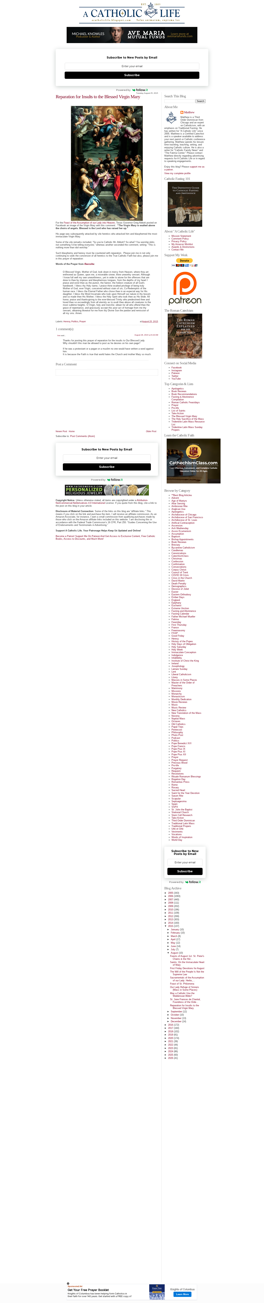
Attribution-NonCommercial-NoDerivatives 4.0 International (102, 501)
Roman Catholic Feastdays (186, 402)
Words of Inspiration (182, 837)
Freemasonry (178, 630)
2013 (171, 919)
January (175, 929)
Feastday (176, 622)
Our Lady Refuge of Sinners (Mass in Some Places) (184, 988)
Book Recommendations (184, 394)
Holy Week (177, 649)
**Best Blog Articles (182, 495)
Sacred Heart (178, 790)
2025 (171, 1054)
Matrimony (177, 688)
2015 (171, 926)
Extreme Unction (180, 608)
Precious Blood (179, 762)
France (175, 627)
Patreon (176, 373)
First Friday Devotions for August (187, 968)
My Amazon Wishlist (182, 244)
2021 (171, 1041)
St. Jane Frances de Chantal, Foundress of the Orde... (185, 1000)
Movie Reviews (179, 702)
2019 (171, 1034)
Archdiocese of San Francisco (187, 517)
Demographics (179, 586)
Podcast (176, 738)
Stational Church (180, 812)
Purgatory (177, 768)
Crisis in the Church (182, 578)
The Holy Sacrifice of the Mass (188, 419)
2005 (171, 893)
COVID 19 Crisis (180, 575)
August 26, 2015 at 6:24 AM (146, 335)
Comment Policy (180, 238)
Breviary (176, 544)
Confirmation (178, 564)
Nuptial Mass (178, 718)
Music (175, 704)
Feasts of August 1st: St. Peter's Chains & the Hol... (187, 957)
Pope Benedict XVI (181, 743)
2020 (171, 1038)
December (176, 1021)
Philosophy (177, 732)
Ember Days (178, 597)
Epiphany (176, 602)
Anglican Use (178, 509)
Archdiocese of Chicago (184, 514)
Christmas (177, 558)
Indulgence (177, 655)
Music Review (179, 707)
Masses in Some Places (184, 680)
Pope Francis (178, 746)
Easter (175, 591)
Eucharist (176, 605)
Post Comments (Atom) (82, 436)
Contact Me (178, 249)
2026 (171, 1058)
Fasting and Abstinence (184, 611)
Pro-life (175, 408)
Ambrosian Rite (179, 506)
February (176, 932)
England (176, 600)
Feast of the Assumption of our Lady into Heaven (89, 222)
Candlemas (177, 550)
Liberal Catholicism (181, 674)
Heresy (66, 321)
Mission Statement (181, 236)
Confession (177, 561)
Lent (174, 671)
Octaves (176, 721)
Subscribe (132, 75)
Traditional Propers (181, 826)
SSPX (175, 807)
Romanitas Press (180, 782)
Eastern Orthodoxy (181, 594)
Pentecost (177, 729)
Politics (74, 321)
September (177, 1011)
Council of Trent (180, 572)
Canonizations (179, 553)
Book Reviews (179, 391)
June (174, 946)
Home (72, 431)
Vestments (177, 831)
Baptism (176, 536)
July (173, 949)
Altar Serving (178, 503)
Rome (175, 784)
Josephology (178, 666)
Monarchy (177, 693)
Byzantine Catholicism (183, 547)
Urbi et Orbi (177, 828)
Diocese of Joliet (180, 589)
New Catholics (179, 710)
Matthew (189, 112)
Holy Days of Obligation (184, 644)
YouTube (176, 378)
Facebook (177, 367)
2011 (171, 912)
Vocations (177, 834)
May (173, 942)
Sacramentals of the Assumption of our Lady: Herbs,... (187, 979)
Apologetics (178, 388)
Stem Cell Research (182, 815)
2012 (171, 916)
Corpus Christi (179, 569)
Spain (174, 804)
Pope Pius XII (179, 754)
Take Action (178, 413)
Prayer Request (180, 760)
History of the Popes (182, 641)
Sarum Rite (177, 795)
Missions (176, 691)
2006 (171, 896)
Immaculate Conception (184, 652)
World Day (177, 840)
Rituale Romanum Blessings (186, 776)
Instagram (177, 370)
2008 (171, 902)
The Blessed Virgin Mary (184, 416)
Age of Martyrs (179, 500)
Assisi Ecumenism (181, 531)
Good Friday (178, 635)
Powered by (123, 90)
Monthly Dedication (181, 699)
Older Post (151, 431)
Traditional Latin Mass (183, 823)
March (174, 936)
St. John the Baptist (182, 809)
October (175, 1014)
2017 (171, 1028)
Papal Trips (177, 726)
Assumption (178, 533)
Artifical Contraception (183, 523)
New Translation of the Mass (186, 713)
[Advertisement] (178, 1225)
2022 (171, 1044)
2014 (171, 923)
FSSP (175, 633)
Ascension (177, 525)
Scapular (176, 798)
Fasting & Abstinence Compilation (183, 398)
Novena (175, 716)
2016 (171, 1024)
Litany (175, 677)
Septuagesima (179, 801)
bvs (58, 335)
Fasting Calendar (180, 613)
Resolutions (178, 773)
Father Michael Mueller (183, 616)
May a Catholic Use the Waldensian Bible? (182, 994)
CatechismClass (180, 556)
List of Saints (178, 410)
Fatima (175, 619)
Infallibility (177, 658)
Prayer (82, 321)
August (175, 952)
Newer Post (61, 431)
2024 (171, 1051)
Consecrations (179, 567)
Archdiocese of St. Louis (184, 520)
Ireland (175, 663)
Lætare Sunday (179, 669)
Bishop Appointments (183, 539)
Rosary (175, 787)
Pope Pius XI (178, 751)
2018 (171, 1031)
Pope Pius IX (178, 749)
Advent (175, 498)
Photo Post (177, 735)
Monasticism (178, 696)
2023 (171, 1048)
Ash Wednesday (180, 528)
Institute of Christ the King (185, 660)
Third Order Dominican (183, 820)
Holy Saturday (179, 647)
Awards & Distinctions (183, 247)
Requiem (176, 771)
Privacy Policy (179, 241)
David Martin (178, 580)
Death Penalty (179, 583)
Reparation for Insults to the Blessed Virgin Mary (98, 96)
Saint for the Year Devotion (186, 793)
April (173, 939)
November (176, 1018)
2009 (171, 906)
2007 (171, 899)
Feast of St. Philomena (182, 983)
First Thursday (179, 624)
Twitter (175, 376)
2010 (171, 909)
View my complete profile (177, 173)
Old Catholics (179, 724)
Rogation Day (179, 779)
